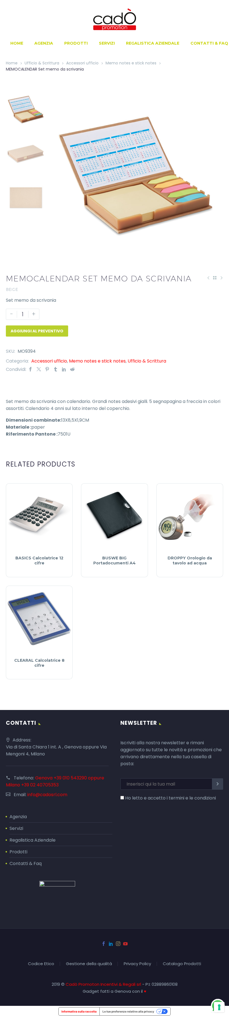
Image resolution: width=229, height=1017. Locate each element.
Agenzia (43, 43)
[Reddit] (72, 369)
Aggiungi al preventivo (37, 331)
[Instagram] (118, 943)
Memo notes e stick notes (131, 63)
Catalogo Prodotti (182, 964)
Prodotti (76, 43)
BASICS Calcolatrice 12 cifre (39, 560)
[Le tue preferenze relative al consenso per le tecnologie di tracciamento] (219, 1007)
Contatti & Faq (25, 863)
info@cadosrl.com (47, 794)
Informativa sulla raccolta (79, 1011)
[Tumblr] (55, 369)
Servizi (107, 43)
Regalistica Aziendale (152, 43)
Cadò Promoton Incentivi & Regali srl (104, 984)
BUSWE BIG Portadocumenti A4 (114, 560)
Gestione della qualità (89, 964)
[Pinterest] (47, 369)
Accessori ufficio (82, 63)
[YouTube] (125, 943)
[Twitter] (39, 369)
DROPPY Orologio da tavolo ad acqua (190, 560)
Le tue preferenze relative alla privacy (128, 1011)
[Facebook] (30, 369)
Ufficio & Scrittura (42, 63)
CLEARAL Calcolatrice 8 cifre (39, 663)
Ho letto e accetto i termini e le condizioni (170, 798)
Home (16, 43)
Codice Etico (41, 964)
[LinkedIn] (64, 369)
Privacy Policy (137, 964)
